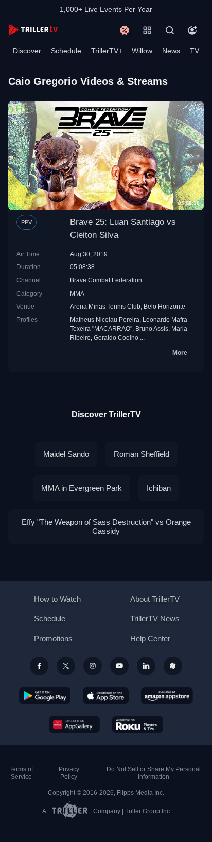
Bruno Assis (151, 328)
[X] (66, 666)
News (171, 51)
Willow (142, 51)
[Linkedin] (146, 666)
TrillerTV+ (106, 51)
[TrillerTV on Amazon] (167, 695)
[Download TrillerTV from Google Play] (44, 695)
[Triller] (173, 666)
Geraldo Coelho (116, 337)
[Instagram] (92, 666)
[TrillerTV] (33, 30)
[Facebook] (39, 666)
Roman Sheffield (141, 454)
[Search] (169, 30)
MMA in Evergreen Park (81, 488)
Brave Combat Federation (106, 280)
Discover (27, 51)
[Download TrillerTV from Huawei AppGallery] (74, 724)
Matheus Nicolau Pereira (104, 319)
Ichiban (159, 488)
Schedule (66, 51)
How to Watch (57, 599)
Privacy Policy (69, 773)
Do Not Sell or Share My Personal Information (154, 773)
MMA (77, 293)
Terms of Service (21, 773)
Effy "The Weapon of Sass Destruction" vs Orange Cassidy (106, 526)
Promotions (53, 638)
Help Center (150, 638)
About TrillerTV (155, 599)
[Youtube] (119, 666)
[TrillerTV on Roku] (138, 724)
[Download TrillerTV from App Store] (106, 695)
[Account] (192, 30)
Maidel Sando (66, 454)
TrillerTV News (155, 618)
